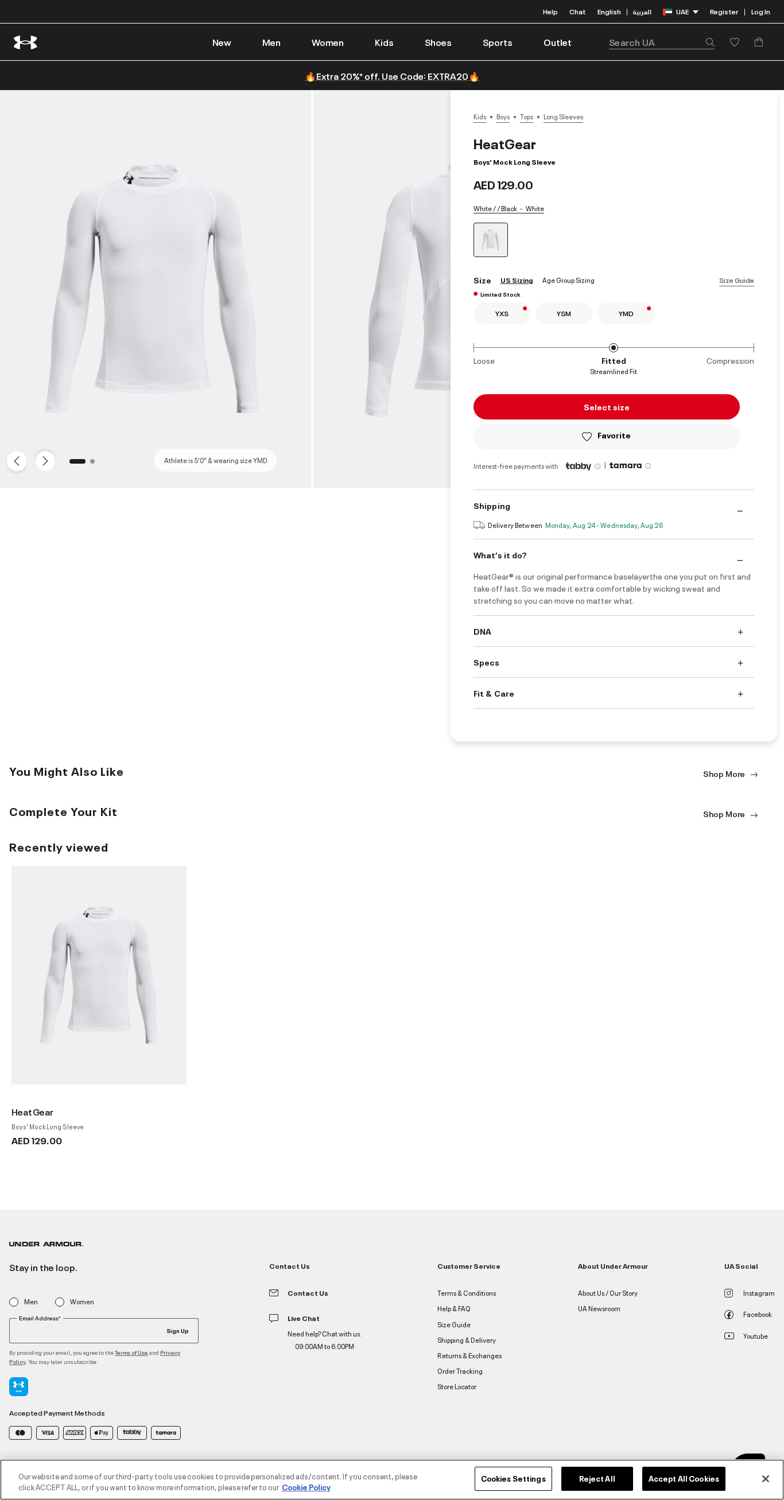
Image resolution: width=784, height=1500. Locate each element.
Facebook (757, 1314)
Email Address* (40, 1318)
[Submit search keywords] (707, 41)
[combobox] (662, 41)
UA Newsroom (599, 1308)
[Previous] (14, 460)
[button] (271, 42)
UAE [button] (682, 11)
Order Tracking (460, 1370)
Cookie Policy (306, 1487)
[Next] (43, 460)
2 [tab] (96, 465)
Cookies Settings (513, 1478)
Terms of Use (131, 1352)
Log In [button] (760, 11)
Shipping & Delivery (466, 1339)
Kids (479, 116)
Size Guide (736, 280)
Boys (503, 116)
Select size (607, 406)
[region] (392, 1479)
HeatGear (32, 1111)
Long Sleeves (563, 116)
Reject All (597, 1478)
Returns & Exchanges (469, 1355)
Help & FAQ (454, 1308)
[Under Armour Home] (26, 42)
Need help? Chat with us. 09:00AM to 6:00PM (325, 1339)
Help (550, 11)
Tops (526, 116)
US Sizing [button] (516, 280)
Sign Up (177, 1330)
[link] (222, 42)
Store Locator (456, 1386)
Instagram (759, 1292)
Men (31, 1301)
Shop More (725, 773)
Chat (577, 11)
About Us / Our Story (608, 1292)
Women (82, 1301)
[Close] (765, 1478)
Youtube (755, 1335)
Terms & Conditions (466, 1292)
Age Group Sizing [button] (568, 280)
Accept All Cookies (684, 1478)
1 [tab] (75, 465)
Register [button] (724, 11)
